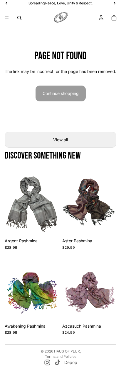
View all (60, 139)
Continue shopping (61, 93)
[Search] (19, 17)
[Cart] (113, 17)
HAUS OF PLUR (67, 351)
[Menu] (7, 18)
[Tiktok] (57, 362)
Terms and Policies (60, 356)
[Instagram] (47, 362)
